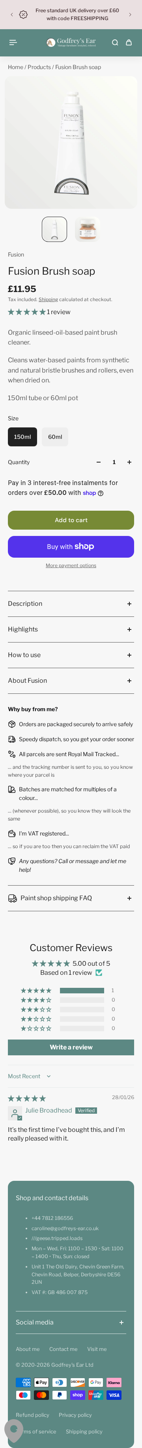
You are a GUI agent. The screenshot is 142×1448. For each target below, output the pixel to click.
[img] (27, 1098)
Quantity (19, 462)
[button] (27, 312)
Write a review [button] (71, 1047)
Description (25, 603)
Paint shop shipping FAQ (56, 898)
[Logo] (71, 43)
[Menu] (14, 42)
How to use (24, 655)
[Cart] (129, 42)
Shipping (48, 299)
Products (40, 67)
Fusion (16, 254)
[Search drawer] (115, 42)
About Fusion (27, 680)
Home (16, 67)
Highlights (23, 629)
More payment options (71, 565)
